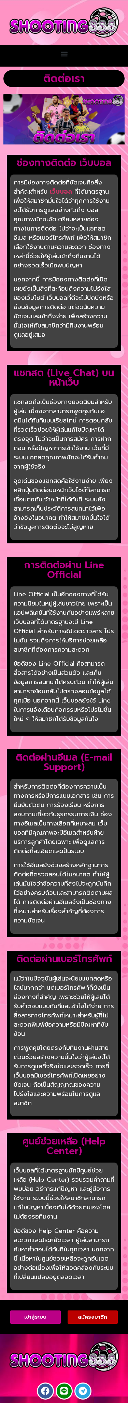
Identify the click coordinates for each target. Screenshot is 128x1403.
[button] (64, 54)
